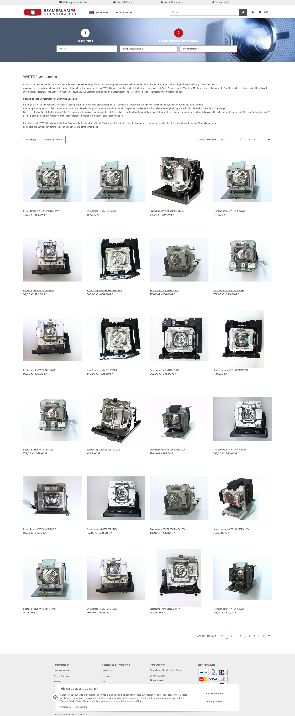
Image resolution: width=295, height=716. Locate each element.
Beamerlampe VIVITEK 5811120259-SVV (167, 449)
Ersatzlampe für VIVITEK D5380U (102, 370)
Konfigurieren (214, 701)
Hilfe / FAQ (58, 681)
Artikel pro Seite (52, 139)
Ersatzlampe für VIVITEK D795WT (38, 290)
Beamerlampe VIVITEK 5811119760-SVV (231, 529)
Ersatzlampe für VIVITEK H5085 (164, 370)
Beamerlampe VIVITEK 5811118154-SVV (167, 529)
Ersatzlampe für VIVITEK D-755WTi (39, 609)
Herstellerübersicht (124, 12)
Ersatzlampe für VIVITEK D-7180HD (229, 449)
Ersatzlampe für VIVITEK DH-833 (38, 449)
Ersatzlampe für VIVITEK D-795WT (39, 370)
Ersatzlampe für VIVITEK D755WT (102, 211)
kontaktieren (92, 127)
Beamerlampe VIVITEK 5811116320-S (39, 529)
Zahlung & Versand (61, 676)
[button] (252, 12)
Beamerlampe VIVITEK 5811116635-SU (167, 211)
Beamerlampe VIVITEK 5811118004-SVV (41, 211)
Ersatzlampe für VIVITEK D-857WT (166, 609)
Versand (86, 714)
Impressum (65, 707)
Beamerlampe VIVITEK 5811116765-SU (230, 370)
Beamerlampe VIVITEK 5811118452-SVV (104, 290)
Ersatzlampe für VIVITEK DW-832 (228, 290)
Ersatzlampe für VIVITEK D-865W (228, 609)
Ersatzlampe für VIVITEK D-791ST (102, 609)
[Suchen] (243, 12)
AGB (103, 681)
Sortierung (31, 139)
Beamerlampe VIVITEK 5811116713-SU (103, 449)
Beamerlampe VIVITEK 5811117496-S (103, 529)
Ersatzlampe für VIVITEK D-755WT (229, 211)
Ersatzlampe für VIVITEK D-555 (164, 290)
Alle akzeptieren (214, 693)
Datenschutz (81, 707)
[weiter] (269, 140)
